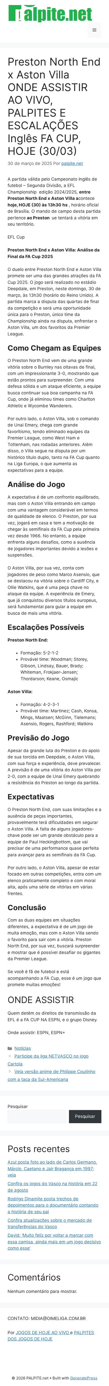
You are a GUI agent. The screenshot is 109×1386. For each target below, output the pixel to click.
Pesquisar (18, 1106)
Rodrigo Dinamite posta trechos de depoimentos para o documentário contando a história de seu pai (53, 1205)
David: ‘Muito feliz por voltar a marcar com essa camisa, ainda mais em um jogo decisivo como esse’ (54, 1242)
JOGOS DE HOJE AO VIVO (43, 1332)
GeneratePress (83, 1378)
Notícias (22, 1048)
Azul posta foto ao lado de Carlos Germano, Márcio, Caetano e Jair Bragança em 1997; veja (52, 1169)
